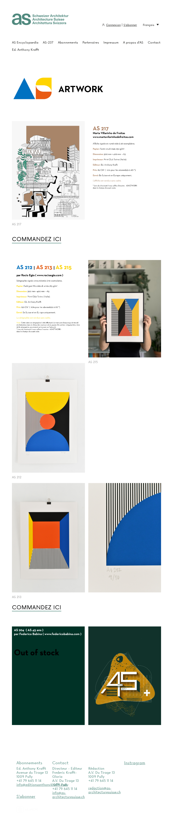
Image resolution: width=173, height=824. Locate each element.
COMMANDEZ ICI (36, 239)
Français (148, 25)
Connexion (113, 25)
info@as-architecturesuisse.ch (68, 795)
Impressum (110, 42)
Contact (154, 42)
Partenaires (90, 42)
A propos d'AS (133, 42)
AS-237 (48, 42)
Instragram (134, 762)
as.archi (32, 809)
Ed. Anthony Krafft (25, 49)
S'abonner (130, 25)
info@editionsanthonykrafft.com (41, 785)
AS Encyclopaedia (25, 42)
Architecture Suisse (40, 21)
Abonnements (68, 42)
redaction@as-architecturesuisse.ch (104, 790)
